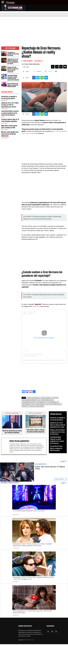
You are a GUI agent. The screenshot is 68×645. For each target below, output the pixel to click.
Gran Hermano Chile (47, 399)
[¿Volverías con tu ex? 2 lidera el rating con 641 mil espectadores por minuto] (4, 60)
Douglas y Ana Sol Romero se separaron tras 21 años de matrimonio (12, 69)
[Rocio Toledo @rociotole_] (5, 446)
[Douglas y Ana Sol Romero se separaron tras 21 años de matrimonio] (4, 68)
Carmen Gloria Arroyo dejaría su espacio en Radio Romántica (12, 85)
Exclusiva (4, 123)
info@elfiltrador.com (29, 640)
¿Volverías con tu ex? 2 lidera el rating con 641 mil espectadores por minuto (12, 61)
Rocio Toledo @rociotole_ (32, 64)
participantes (26, 404)
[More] (56, 71)
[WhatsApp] (61, 66)
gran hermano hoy (53, 402)
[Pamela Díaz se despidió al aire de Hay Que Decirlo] (4, 53)
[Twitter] (57, 66)
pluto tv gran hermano (38, 404)
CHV (39, 399)
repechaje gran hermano (36, 406)
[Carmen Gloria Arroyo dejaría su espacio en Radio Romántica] (4, 84)
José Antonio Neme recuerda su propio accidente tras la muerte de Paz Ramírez (13, 78)
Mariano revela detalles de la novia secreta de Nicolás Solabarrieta (9, 134)
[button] (3, 2)
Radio (3, 117)
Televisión (4, 108)
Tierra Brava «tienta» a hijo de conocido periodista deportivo (35, 431)
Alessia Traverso (45, 397)
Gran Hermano (28, 61)
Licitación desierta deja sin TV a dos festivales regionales (10, 120)
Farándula (4, 100)
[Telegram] (65, 66)
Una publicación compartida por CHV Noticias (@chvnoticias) (44, 360)
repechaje (25, 406)
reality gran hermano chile (53, 404)
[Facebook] (53, 66)
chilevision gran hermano (29, 399)
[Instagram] (52, 631)
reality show (36, 306)
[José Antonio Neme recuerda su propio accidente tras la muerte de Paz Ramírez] (4, 76)
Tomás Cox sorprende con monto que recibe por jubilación (12, 432)
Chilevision (55, 397)
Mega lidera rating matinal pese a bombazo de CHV (9, 127)
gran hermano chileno (28, 402)
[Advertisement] (34, 29)
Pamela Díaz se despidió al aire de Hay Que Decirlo (13, 54)
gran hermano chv (41, 402)
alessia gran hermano (33, 397)
